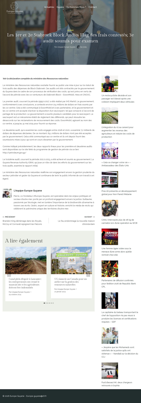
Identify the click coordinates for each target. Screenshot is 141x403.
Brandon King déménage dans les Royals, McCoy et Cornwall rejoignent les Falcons (22, 220)
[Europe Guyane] (15, 7)
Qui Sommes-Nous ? (76, 7)
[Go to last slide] (9, 274)
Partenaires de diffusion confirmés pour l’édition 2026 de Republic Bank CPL (119, 283)
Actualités (49, 7)
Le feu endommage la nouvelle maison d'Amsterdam (76, 220)
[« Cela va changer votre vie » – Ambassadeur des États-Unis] (120, 150)
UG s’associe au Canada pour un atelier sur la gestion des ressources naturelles (70, 282)
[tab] (44, 303)
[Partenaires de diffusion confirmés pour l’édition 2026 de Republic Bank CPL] (120, 269)
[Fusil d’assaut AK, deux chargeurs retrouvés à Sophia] (120, 370)
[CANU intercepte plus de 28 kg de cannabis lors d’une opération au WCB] (120, 208)
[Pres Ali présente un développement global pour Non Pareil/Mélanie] (120, 179)
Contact (93, 7)
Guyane (60, 7)
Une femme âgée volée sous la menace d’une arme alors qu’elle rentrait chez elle (117, 251)
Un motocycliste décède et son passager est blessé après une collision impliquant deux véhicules (118, 98)
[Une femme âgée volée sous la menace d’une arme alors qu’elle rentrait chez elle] (120, 237)
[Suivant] (88, 274)
